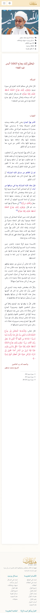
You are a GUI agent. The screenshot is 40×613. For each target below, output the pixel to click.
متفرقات (15, 599)
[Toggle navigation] (4, 3)
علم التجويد (33, 604)
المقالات (34, 585)
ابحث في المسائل (12, 579)
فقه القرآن (15, 588)
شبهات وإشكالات (21, 40)
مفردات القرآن (33, 596)
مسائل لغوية (14, 593)
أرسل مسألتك (14, 582)
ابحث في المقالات (31, 582)
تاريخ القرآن (33, 588)
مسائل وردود (30, 40)
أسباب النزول (33, 602)
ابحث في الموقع (32, 579)
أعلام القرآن (33, 591)
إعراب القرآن (33, 593)
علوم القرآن (33, 599)
